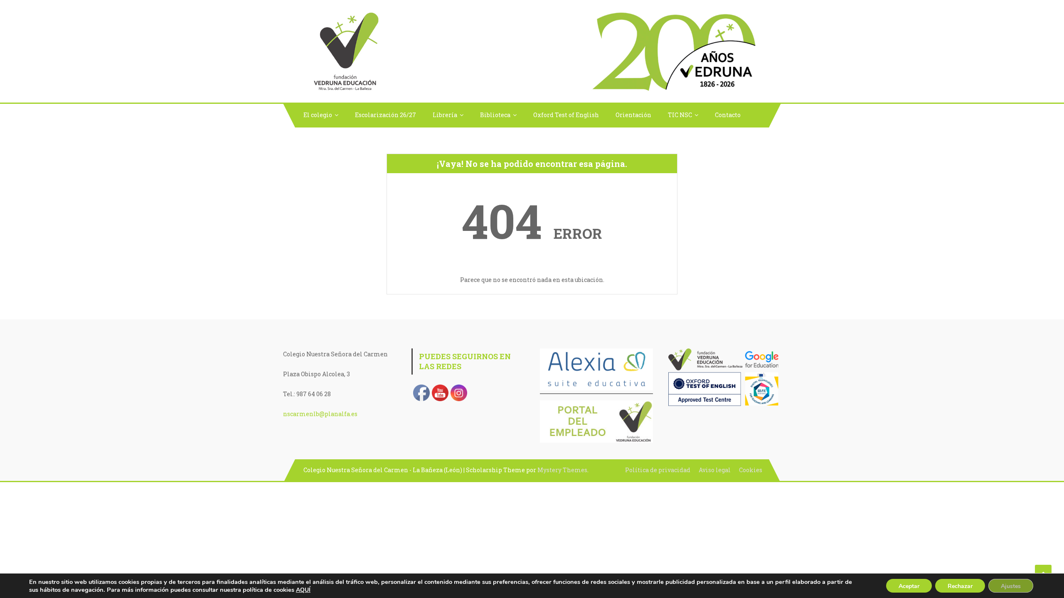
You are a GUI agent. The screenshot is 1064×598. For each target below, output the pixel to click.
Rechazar (960, 586)
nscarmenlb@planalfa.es (320, 414)
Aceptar (909, 586)
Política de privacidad (657, 470)
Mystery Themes (562, 470)
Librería (445, 115)
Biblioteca (495, 115)
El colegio (317, 115)
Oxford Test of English (566, 115)
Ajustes (1011, 586)
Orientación (633, 115)
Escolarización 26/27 (385, 115)
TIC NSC (680, 115)
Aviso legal (715, 470)
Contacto (728, 115)
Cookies (750, 470)
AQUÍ (303, 590)
